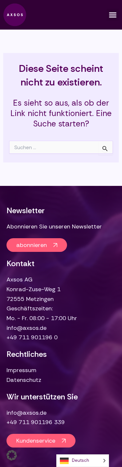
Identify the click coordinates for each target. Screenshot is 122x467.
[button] (113, 15)
